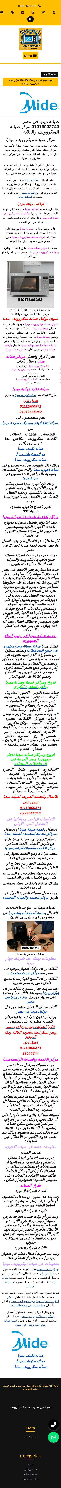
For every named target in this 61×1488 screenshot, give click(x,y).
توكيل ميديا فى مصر (31, 1011)
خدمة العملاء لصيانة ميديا (26, 913)
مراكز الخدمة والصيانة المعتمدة (26, 897)
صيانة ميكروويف (30, 1479)
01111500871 (27, 5)
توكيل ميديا (51, 993)
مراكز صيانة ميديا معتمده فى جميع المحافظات (31, 648)
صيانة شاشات (30, 1474)
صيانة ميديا (33, 180)
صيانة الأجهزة (50, 74)
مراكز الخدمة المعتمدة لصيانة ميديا (30, 517)
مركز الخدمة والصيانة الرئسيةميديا (30, 848)
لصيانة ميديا (25, 196)
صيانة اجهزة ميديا (25, 395)
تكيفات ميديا (28, 192)
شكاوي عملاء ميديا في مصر (36, 1316)
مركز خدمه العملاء (47, 1269)
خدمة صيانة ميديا (31, 829)
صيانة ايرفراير (30, 1469)
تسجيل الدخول (30, 1436)
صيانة (30, 1464)
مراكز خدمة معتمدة (25, 973)
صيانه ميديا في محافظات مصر (27, 1305)
